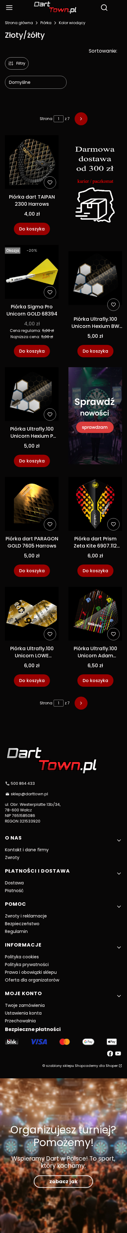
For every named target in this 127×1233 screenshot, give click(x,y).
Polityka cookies (22, 957)
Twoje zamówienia (25, 1005)
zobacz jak (63, 1181)
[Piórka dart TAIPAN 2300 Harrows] (32, 163)
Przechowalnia (20, 1021)
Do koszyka (32, 229)
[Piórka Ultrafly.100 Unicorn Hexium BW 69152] (95, 279)
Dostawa (14, 883)
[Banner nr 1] (95, 185)
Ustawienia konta (23, 1013)
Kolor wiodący (72, 22)
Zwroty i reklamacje (26, 916)
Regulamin (16, 931)
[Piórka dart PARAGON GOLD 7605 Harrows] (32, 505)
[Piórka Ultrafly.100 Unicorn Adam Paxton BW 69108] (95, 615)
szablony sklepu (60, 1065)
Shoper (112, 1065)
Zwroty (12, 857)
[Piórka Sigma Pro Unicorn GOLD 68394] (32, 273)
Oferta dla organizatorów (32, 980)
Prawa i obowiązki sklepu (31, 972)
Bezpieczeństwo (22, 924)
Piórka (45, 22)
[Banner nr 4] (95, 417)
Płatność (14, 890)
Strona (46, 118)
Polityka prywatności (27, 964)
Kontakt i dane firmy (27, 850)
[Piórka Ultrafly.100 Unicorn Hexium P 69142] (32, 395)
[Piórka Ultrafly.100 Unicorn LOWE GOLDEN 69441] (32, 615)
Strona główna (19, 22)
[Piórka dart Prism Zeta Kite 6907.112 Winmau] (95, 505)
